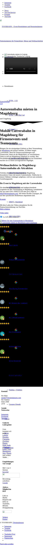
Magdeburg (6, 150)
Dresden (5, 437)
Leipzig (5, 435)
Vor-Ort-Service (10, 12)
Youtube (4, 418)
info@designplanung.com (9, 193)
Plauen (5, 443)
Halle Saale (6, 445)
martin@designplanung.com (11, 398)
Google (5, 483)
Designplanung (18, 523)
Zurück (2, 102)
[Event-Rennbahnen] (21, 41)
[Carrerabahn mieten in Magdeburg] (18, 223)
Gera (9, 449)
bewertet (5, 472)
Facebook (4, 416)
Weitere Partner (5, 518)
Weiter (7, 102)
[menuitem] (23, 11)
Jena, (4, 453)
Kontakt (7, 14)
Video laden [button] (4, 213)
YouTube (7, 16)
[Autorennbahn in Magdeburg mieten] (16, 221)
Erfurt (5, 449)
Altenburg (6, 447)
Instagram (4, 414)
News (6, 10)
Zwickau (6, 441)
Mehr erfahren (5, 209)
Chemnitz (6, 439)
